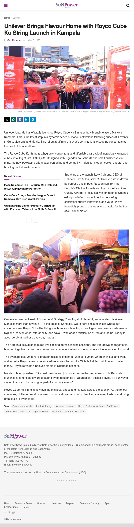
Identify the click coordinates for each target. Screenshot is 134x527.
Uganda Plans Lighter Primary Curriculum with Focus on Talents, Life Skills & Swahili (30, 207)
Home (7, 17)
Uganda (56, 411)
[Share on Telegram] (33, 119)
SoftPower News (15, 411)
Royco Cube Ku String (90, 406)
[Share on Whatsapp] (13, 119)
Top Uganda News (38, 411)
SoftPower (112, 406)
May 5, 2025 (34, 40)
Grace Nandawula (22, 406)
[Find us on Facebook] (5, 512)
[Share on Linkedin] (26, 119)
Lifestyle (56, 503)
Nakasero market (64, 406)
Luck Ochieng (43, 406)
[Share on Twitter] (7, 119)
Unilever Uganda (74, 411)
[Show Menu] (6, 5)
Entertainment (11, 506)
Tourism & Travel (23, 503)
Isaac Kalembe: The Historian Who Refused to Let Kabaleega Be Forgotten (30, 186)
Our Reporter (14, 40)
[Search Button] (128, 5)
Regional (70, 503)
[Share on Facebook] (20, 119)
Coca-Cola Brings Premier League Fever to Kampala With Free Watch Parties (30, 197)
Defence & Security (89, 503)
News (7, 503)
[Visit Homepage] (67, 5)
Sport (107, 503)
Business (17, 17)
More (26, 506)
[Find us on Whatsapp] (13, 512)
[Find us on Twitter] (9, 512)
